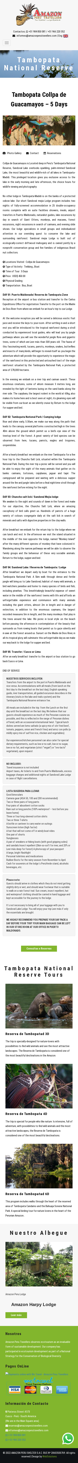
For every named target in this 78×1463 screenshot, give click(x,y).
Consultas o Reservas (39, 948)
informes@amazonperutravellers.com (37, 35)
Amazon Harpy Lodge (33, 1304)
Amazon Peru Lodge (15, 1294)
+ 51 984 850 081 (17, 1435)
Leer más (16, 1315)
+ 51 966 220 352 (17, 1439)
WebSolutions (49, 1456)
